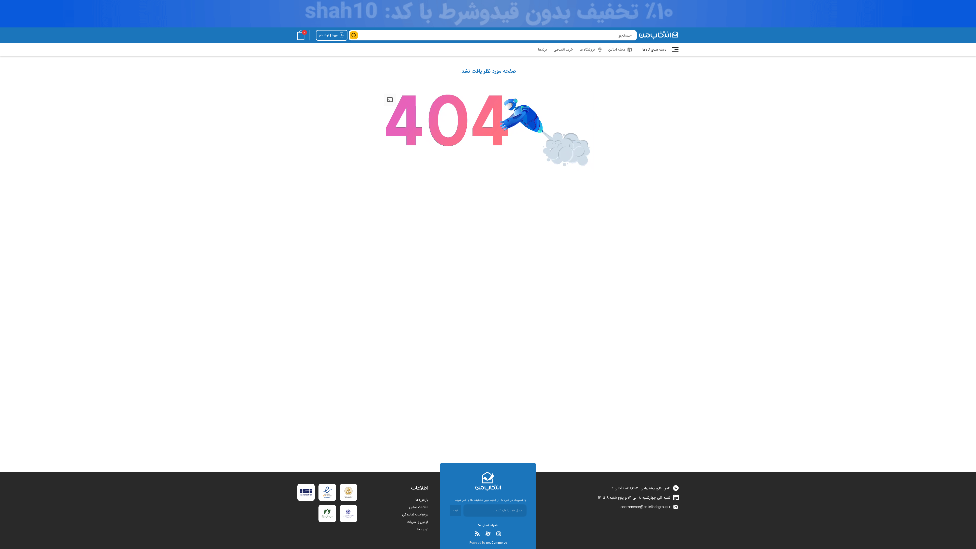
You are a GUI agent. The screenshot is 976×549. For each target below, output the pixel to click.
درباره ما (422, 529)
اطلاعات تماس (418, 507)
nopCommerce (496, 542)
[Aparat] (488, 534)
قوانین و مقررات (417, 522)
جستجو (354, 35)
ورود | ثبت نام (329, 35)
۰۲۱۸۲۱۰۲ (631, 488)
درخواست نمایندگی (415, 514)
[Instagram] (499, 534)
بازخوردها (422, 499)
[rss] (477, 534)
